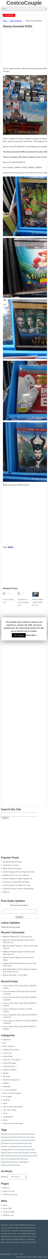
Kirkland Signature (17, 1146)
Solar (3, 1159)
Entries (7, 1208)
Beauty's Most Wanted (23, 1134)
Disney (10, 547)
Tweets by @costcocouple (10, 927)
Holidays (6, 1083)
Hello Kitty (28, 1143)
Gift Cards (6, 1076)
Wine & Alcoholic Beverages (13, 1123)
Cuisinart (21, 1140)
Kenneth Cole (6, 1146)
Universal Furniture (7, 1165)
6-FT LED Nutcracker (24, 937)
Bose (33, 1134)
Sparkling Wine (15, 1159)
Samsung (29, 1156)
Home (5, 21)
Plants (3, 1156)
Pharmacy (6, 1100)
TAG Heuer (14, 1162)
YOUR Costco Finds (10, 1194)
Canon (19, 1137)
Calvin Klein (12, 1137)
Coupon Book (7, 1056)
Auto (4, 1043)
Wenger (17, 1165)
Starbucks (24, 1159)
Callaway (4, 1137)
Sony (7, 1159)
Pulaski (8, 1156)
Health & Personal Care (11, 1080)
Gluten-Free (8, 1143)
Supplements (5, 1162)
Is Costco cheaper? (10, 1090)
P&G (20, 1153)
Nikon (29, 1149)
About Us (6, 1188)
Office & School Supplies (12, 1093)
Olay (33, 1149)
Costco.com (7, 1053)
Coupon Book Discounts (9, 1140)
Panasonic (26, 1153)
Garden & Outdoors (10, 1070)
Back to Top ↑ (43, 1257)
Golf (14, 1143)
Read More (31, 635)
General (5, 1073)
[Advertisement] (23, 49)
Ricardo (14, 1156)
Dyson (33, 1140)
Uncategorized (8, 1117)
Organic (4, 1153)
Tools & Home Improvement (13, 1107)
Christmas (26, 1137)
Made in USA (12, 1149)
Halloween (20, 1143)
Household (6, 1086)
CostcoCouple (5, 1254)
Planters (34, 1153)
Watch (5, 1120)
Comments (8, 1212)
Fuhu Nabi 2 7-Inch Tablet (18, 975)
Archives (4, 1177)
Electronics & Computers (12, 1060)
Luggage (4, 1149)
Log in (5, 1205)
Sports (5, 1103)
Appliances (7, 1039)
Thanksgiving (23, 1162)
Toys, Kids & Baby (9, 1110)
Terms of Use (21, 1257)
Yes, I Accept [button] (19, 635)
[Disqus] (24, 704)
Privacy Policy (32, 1257)
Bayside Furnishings (8, 1134)
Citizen (33, 1137)
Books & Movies (16, 21)
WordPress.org (8, 1215)
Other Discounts (13, 1153)
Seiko (35, 1156)
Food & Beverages (9, 1063)
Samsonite (21, 1156)
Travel (5, 1113)
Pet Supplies (7, 1097)
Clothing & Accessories (11, 1050)
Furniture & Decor (9, 1066)
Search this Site (8, 1191)
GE (2, 1143)
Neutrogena (22, 1149)
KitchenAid (28, 1146)
